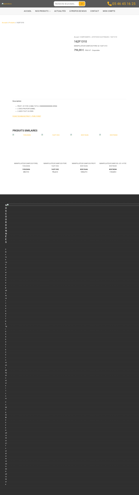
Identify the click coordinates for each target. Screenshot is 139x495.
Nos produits (41, 11)
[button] (49, 11)
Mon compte (109, 11)
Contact (94, 11)
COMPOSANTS (85, 37)
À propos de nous (78, 11)
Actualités (60, 11)
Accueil (27, 11)
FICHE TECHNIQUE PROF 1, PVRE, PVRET (27, 116)
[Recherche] (82, 4)
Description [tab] (17, 101)
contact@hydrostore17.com (6, 377)
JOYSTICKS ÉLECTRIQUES (100, 37)
